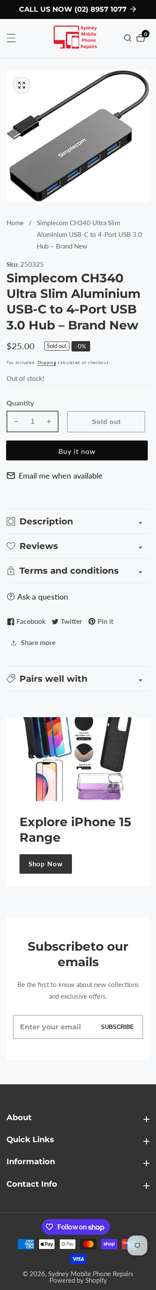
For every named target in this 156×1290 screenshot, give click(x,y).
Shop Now (46, 864)
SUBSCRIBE (117, 1027)
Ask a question (42, 596)
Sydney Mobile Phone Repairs (90, 1274)
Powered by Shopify (78, 1280)
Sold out (106, 421)
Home (15, 223)
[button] (78, 679)
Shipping (46, 362)
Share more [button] (38, 642)
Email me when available (61, 475)
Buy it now (77, 451)
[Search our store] (129, 38)
